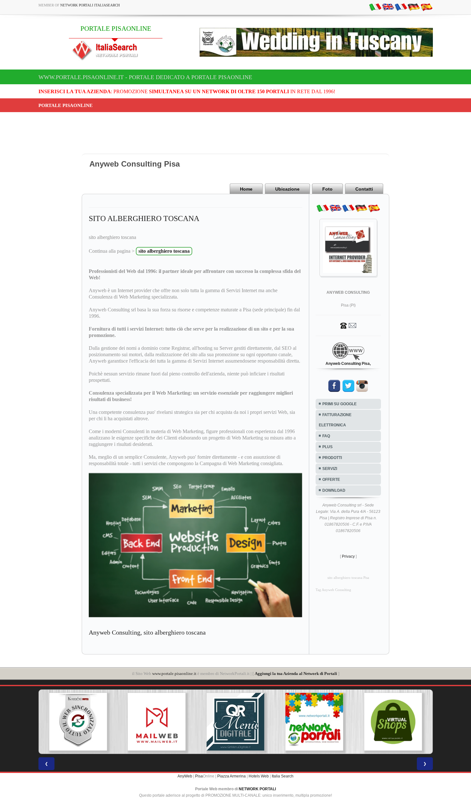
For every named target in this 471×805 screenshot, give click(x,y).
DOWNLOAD (333, 490)
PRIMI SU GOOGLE (339, 404)
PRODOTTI (332, 458)
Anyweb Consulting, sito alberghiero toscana (147, 632)
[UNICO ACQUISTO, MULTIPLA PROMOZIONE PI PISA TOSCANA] (314, 722)
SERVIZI (329, 468)
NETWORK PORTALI (257, 789)
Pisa (199, 776)
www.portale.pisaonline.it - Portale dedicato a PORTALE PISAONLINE (145, 77)
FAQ (326, 436)
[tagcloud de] (413, 7)
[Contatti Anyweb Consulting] (348, 325)
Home (246, 189)
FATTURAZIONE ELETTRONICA (335, 420)
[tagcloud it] (375, 7)
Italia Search (282, 776)
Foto (327, 189)
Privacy (348, 556)
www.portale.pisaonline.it (174, 673)
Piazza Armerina (231, 776)
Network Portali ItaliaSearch (90, 5)
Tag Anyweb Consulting (333, 590)
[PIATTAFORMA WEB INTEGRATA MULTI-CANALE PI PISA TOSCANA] (78, 722)
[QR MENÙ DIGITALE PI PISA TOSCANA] (235, 722)
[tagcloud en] (388, 7)
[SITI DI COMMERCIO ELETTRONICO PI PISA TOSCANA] (393, 722)
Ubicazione (287, 189)
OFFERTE (331, 479)
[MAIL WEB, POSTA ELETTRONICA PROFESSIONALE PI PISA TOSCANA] (157, 722)
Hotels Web (259, 776)
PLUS (327, 447)
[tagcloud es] (426, 7)
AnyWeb (185, 776)
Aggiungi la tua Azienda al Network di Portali (296, 673)
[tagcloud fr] (400, 7)
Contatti (364, 189)
